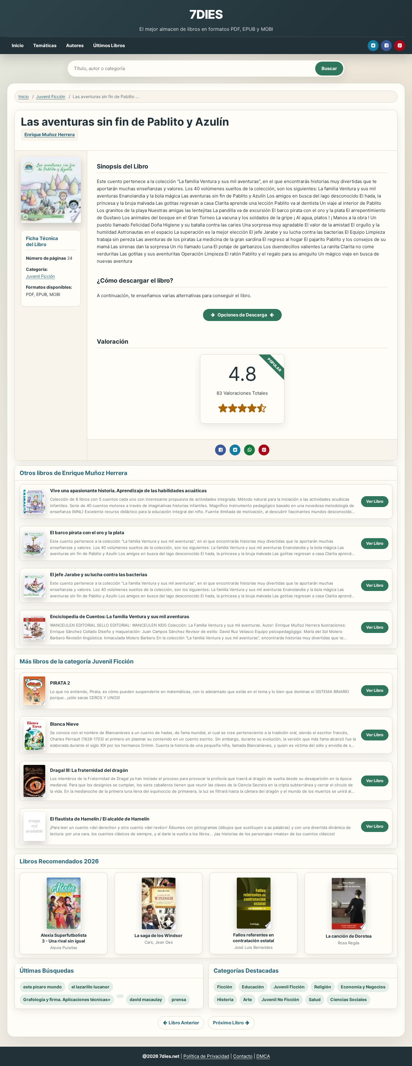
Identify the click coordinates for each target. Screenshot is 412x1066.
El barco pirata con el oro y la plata (87, 532)
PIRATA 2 (60, 683)
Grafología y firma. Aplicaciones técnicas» (66, 999)
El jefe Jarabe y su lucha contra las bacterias (98, 574)
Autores (75, 45)
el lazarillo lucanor (90, 986)
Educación (253, 986)
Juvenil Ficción (50, 96)
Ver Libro (374, 501)
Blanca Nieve (64, 724)
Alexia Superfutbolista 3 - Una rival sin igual (64, 938)
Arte (247, 999)
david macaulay (146, 999)
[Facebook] (386, 45)
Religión (322, 986)
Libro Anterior (184, 1023)
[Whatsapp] (249, 450)
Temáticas (44, 45)
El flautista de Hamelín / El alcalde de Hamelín (99, 819)
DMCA (263, 1056)
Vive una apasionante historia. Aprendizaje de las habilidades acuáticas (128, 490)
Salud (315, 999)
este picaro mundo (42, 986)
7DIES (205, 14)
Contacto (242, 1056)
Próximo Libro (228, 1023)
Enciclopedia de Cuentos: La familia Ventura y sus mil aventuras (119, 616)
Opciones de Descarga (242, 315)
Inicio (18, 45)
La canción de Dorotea (349, 936)
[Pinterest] (399, 45)
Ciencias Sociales (348, 999)
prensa (179, 999)
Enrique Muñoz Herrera (49, 134)
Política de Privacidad (206, 1056)
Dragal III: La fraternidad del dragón (89, 770)
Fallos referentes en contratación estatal (253, 937)
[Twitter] (373, 45)
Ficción (224, 986)
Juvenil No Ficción (280, 999)
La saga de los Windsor (158, 935)
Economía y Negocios (363, 986)
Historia (225, 999)
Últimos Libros (109, 45)
